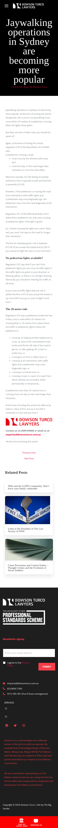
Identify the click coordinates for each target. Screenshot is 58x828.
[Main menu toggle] (6, 5)
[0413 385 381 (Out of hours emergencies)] (25, 694)
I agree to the (18, 664)
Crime (15, 86)
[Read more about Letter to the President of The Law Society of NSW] (29, 510)
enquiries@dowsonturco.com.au (23, 434)
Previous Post (29, 453)
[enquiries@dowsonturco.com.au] (21, 683)
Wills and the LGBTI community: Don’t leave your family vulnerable (28, 487)
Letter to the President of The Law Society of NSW (25, 530)
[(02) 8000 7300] (12, 689)
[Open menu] (6, 708)
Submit (47, 666)
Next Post (29, 458)
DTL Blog (23, 86)
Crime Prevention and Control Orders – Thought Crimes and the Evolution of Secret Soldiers (28, 568)
